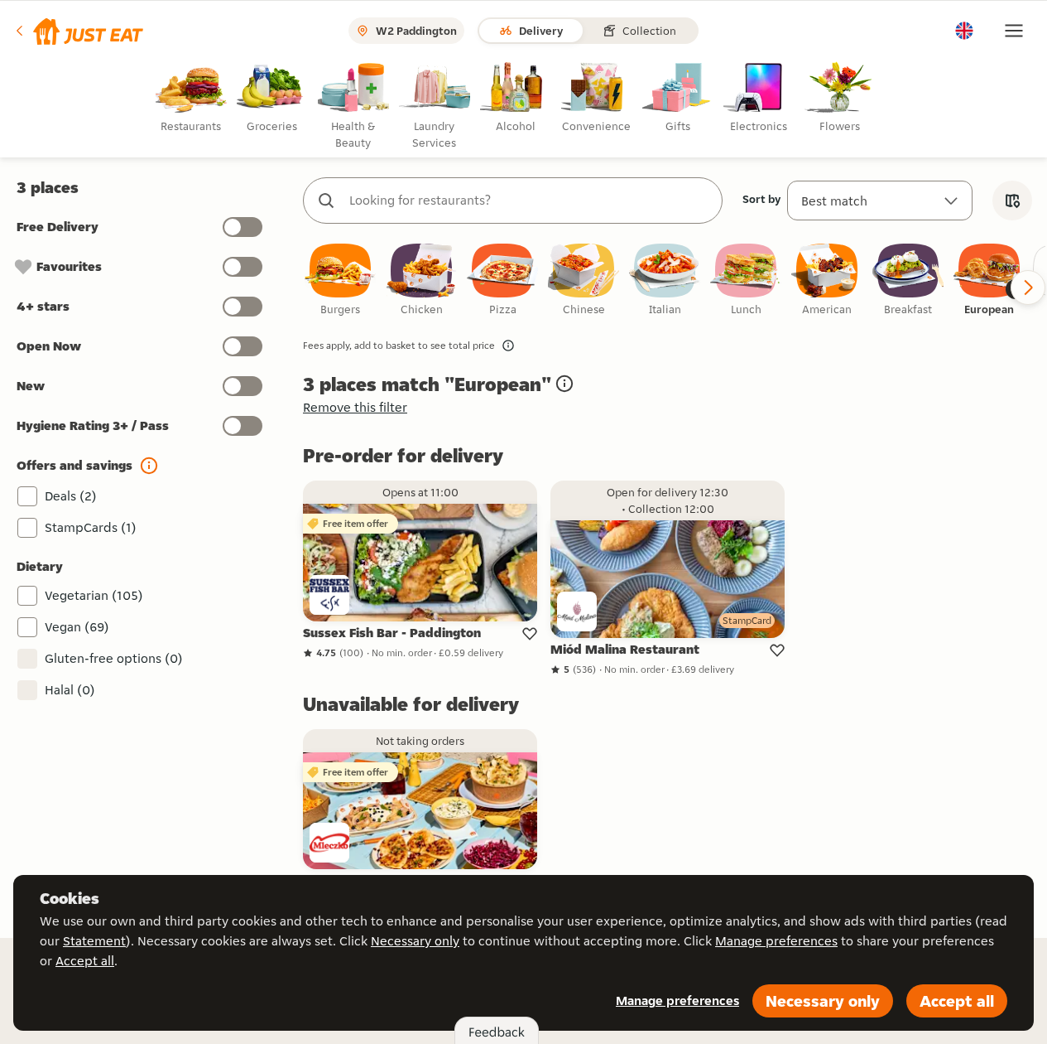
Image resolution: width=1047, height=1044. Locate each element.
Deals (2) (71, 496)
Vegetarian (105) (94, 595)
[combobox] (529, 200)
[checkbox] (340, 280)
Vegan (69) (77, 627)
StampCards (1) (91, 527)
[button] (78, 30)
